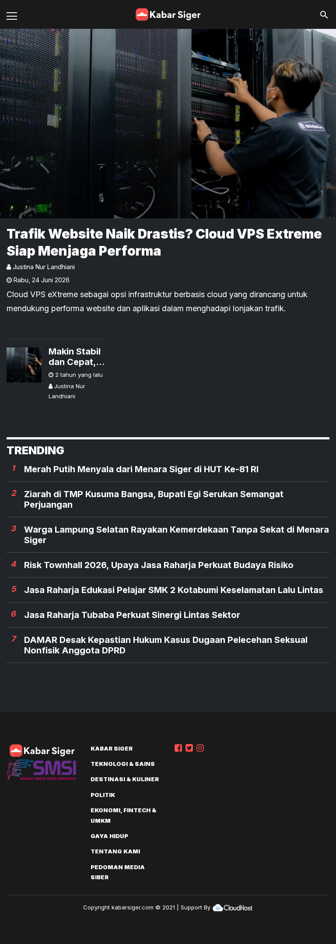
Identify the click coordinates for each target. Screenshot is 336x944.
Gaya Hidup (109, 835)
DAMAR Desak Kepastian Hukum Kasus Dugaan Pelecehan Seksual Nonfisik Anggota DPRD (166, 645)
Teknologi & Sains (123, 763)
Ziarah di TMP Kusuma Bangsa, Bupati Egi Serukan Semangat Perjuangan (154, 499)
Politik (103, 794)
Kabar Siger (112, 748)
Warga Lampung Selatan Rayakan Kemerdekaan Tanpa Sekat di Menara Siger (176, 534)
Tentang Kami (115, 851)
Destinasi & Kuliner (125, 779)
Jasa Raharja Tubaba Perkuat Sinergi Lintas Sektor (132, 615)
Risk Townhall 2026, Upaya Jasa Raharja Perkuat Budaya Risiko (159, 565)
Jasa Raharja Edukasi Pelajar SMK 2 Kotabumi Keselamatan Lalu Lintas (173, 590)
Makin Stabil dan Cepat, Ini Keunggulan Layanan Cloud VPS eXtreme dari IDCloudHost (76, 356)
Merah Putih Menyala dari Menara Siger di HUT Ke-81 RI (141, 469)
